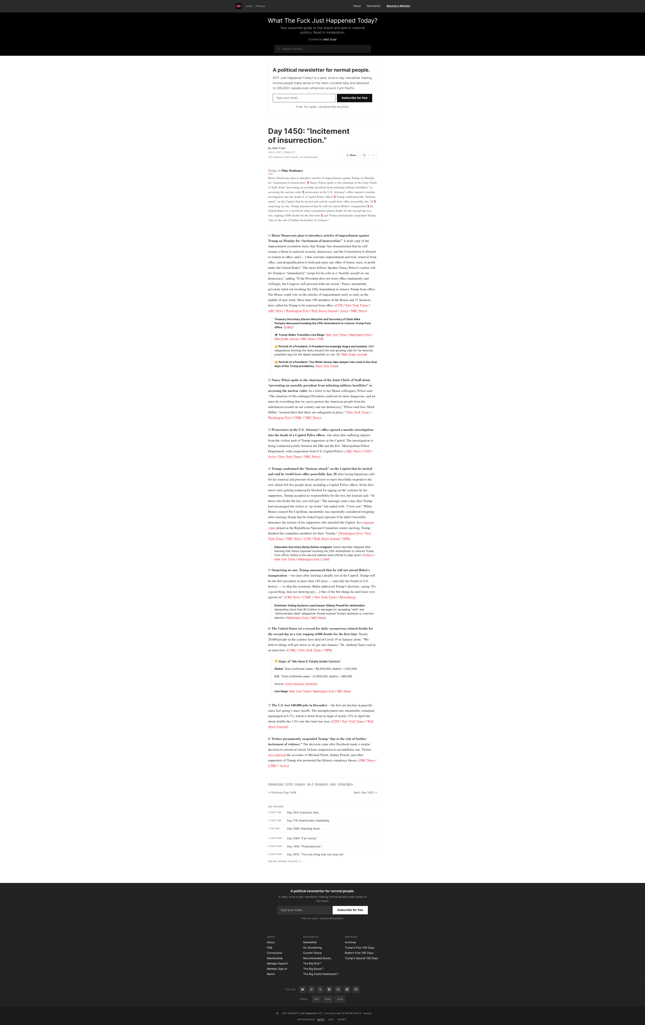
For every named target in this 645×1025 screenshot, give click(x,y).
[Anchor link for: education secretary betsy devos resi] (273, 547)
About (357, 6)
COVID (289, 784)
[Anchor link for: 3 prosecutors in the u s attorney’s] (266, 429)
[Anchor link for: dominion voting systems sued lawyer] (273, 605)
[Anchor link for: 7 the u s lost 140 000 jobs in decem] (266, 705)
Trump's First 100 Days (359, 947)
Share (353, 155)
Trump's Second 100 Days (361, 958)
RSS (316, 999)
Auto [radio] (320, 1019)
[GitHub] (356, 989)
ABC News (275, 310)
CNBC (289, 327)
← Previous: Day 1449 (282, 792)
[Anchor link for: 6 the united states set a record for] (266, 628)
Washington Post (297, 310)
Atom (328, 999)
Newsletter (374, 6)
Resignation (321, 784)
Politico (368, 555)
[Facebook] (347, 989)
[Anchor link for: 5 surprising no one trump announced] (266, 570)
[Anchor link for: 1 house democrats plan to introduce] (266, 235)
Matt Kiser (330, 39)
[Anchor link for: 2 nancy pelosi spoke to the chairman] (266, 380)
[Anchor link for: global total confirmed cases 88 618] (273, 669)
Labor (333, 784)
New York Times (357, 305)
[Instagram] (338, 989)
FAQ (269, 947)
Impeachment (276, 784)
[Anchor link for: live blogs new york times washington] (273, 691)
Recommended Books (317, 958)
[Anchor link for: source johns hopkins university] (273, 684)
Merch (271, 974)
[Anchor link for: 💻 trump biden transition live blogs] (273, 335)
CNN (339, 305)
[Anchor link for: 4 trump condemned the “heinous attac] (266, 468)
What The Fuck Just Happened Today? (322, 20)
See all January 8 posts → (284, 861)
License (367, 1013)
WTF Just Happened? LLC (308, 1013)
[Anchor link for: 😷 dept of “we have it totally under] (273, 661)
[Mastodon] (329, 989)
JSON (340, 999)
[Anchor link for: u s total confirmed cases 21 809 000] (273, 676)
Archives (350, 942)
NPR (346, 538)
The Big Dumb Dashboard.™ (321, 974)
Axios (344, 310)
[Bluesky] (302, 989)
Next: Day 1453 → (365, 792)
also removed (277, 755)
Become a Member (398, 6)
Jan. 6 (310, 784)
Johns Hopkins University (301, 684)
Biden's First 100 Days (359, 952)
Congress (299, 784)
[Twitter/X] (320, 989)
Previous (260, 6)
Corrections (274, 952)
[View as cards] (364, 155)
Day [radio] (331, 1019)
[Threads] (311, 989)
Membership (275, 958)
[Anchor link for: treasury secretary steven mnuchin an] (273, 319)
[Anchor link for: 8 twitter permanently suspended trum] (266, 738)
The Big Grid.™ (312, 963)
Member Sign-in (277, 968)
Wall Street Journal (324, 310)
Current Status (312, 952)
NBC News (358, 310)
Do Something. (312, 947)
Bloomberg (347, 597)
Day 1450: (309, 135)
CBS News (293, 597)
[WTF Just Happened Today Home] (239, 6)
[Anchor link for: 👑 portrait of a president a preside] (273, 346)
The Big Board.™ (313, 968)
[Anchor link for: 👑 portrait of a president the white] (273, 362)
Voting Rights (345, 784)
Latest (249, 6)
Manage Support (277, 963)
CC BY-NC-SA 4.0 (351, 1013)
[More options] (373, 155)
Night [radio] (342, 1019)
